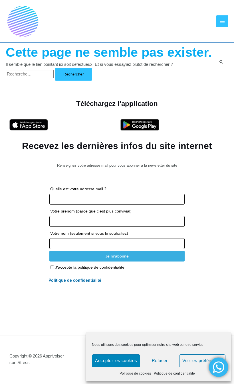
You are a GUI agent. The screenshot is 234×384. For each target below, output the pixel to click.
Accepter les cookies (116, 360)
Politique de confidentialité (174, 373)
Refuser (160, 360)
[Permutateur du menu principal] (222, 21)
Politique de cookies (135, 373)
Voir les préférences (202, 360)
